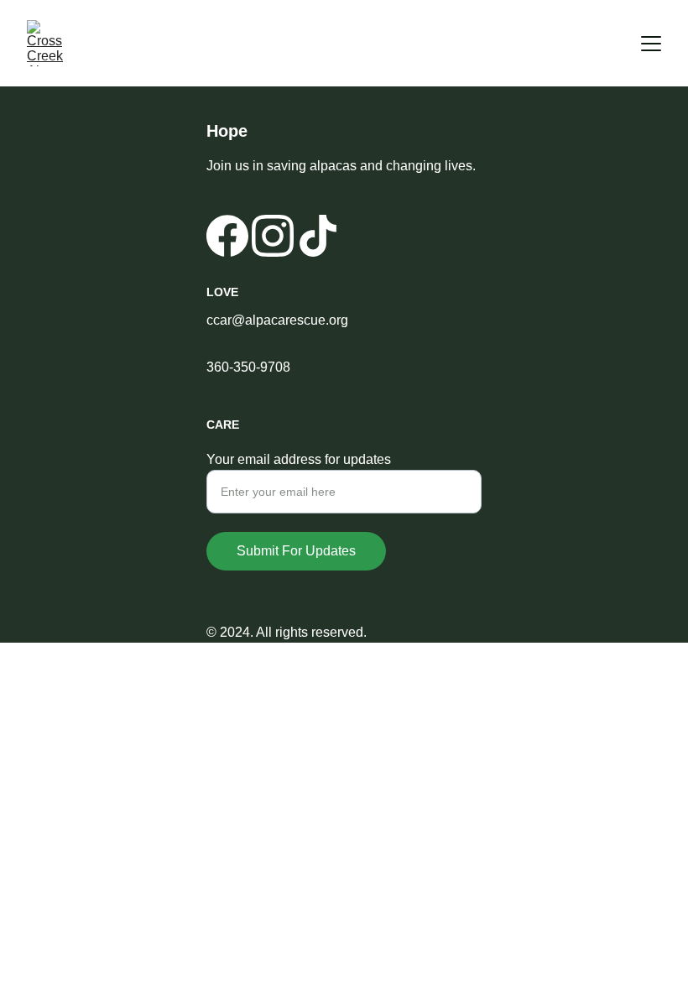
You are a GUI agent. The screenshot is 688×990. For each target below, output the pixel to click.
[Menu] (651, 43)
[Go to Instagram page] (273, 236)
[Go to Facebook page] (227, 236)
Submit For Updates (296, 551)
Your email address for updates (298, 459)
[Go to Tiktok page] (318, 236)
